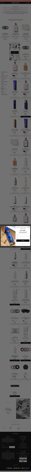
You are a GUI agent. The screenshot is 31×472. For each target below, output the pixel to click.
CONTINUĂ (23, 240)
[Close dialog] (29, 227)
